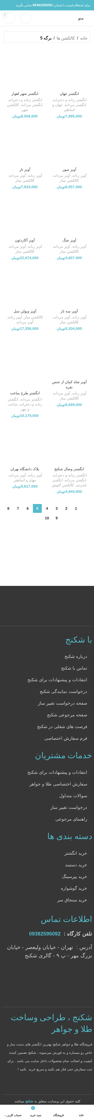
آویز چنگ (69, 240)
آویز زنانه (79, 176)
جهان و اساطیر (25, 480)
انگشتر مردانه (75, 105)
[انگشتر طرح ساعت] (25, 362)
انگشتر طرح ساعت (25, 393)
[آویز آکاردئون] (25, 215)
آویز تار (24, 169)
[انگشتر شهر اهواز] (25, 68)
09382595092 (45, 934)
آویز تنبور (69, 169)
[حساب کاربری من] (25, 18)
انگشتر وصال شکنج (69, 469)
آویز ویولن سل (25, 311)
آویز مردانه (61, 176)
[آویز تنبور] (69, 144)
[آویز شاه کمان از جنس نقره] (69, 356)
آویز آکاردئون (25, 240)
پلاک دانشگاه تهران (24, 469)
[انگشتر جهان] (69, 68)
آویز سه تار (69, 311)
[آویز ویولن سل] (25, 286)
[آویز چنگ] (69, 215)
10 (47, 518)
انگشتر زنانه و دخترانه (70, 100)
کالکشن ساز (69, 180)
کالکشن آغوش (63, 485)
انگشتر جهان (69, 93)
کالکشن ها (66, 38)
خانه (83, 38)
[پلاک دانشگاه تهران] (25, 443)
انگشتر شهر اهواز (24, 93)
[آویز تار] (25, 144)
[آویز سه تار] (69, 286)
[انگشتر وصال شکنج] (69, 443)
